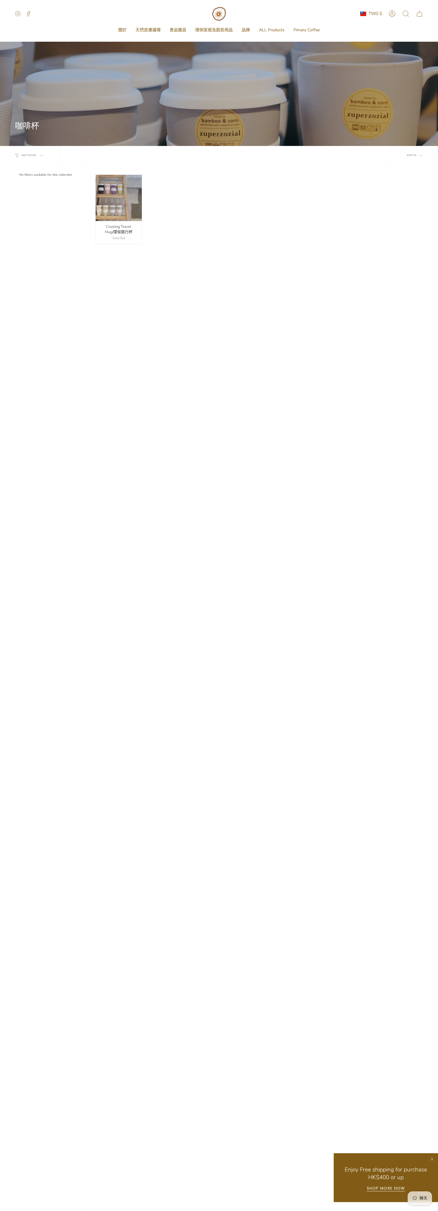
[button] (122, 30)
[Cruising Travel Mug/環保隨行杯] (119, 198)
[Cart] (419, 14)
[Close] (432, 1159)
